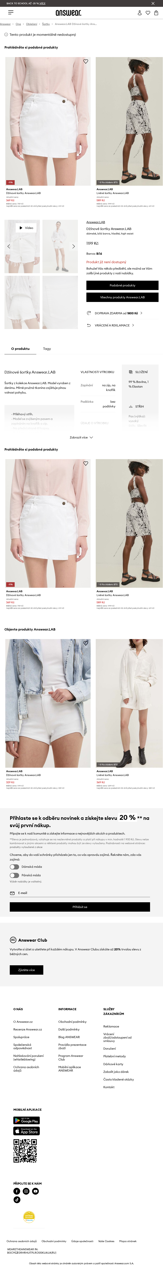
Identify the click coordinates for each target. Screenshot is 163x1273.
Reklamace (111, 1026)
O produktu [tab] (20, 348)
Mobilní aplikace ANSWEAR (69, 1068)
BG (9, 1252)
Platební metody (114, 1056)
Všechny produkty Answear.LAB (122, 297)
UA (46, 1252)
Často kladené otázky (118, 1079)
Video (29, 228)
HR (24, 1252)
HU (28, 1252)
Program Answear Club (70, 1057)
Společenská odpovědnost (22, 1046)
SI (39, 1252)
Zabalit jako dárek (116, 1072)
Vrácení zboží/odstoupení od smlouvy (117, 1037)
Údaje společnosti (82, 1241)
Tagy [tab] (47, 348)
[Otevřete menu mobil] (10, 12)
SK (42, 1252)
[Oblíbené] (147, 12)
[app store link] (26, 1130)
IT (31, 1252)
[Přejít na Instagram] (26, 1191)
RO (36, 1252)
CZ (16, 1252)
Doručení (109, 1048)
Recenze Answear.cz (27, 1029)
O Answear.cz (23, 1022)
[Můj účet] (139, 12)
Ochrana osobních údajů (26, 1068)
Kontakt (108, 1087)
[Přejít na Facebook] (16, 1191)
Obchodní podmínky (72, 1022)
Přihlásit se (80, 907)
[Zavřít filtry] (153, 3)
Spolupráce (21, 1037)
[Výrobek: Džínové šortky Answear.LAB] (48, 121)
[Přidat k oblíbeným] (86, 61)
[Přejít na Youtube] (35, 1191)
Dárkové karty (113, 1064)
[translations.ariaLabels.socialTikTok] (17, 1200)
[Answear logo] (68, 13)
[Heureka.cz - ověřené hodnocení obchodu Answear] (29, 1217)
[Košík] (156, 12)
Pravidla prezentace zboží (72, 1046)
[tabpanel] (81, 398)
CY (13, 1252)
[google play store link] (26, 1120)
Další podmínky (69, 1029)
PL (33, 1252)
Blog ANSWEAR (69, 1037)
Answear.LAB (95, 222)
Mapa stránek (127, 1241)
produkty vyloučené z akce (26, 847)
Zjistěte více (26, 970)
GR (20, 1252)
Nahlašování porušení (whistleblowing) (28, 1057)
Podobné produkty (122, 285)
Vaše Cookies (106, 1241)
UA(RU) (52, 1252)
